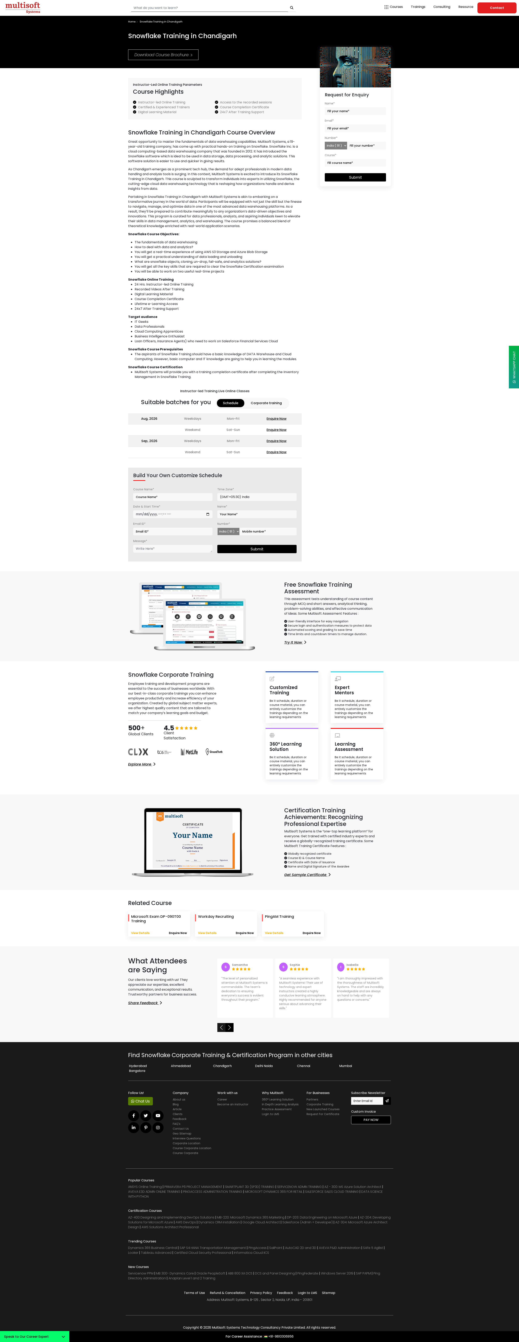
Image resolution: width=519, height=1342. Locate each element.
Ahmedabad (181, 1070)
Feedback (180, 1123)
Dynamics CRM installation (219, 1226)
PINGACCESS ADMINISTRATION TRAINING (212, 1196)
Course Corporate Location (192, 1152)
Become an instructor (232, 1109)
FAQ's (176, 1128)
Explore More (140, 764)
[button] (221, 1031)
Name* (222, 507)
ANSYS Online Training (145, 1191)
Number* (223, 524)
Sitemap (328, 1297)
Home (131, 21)
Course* (330, 155)
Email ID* (139, 524)
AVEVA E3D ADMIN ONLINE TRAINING (154, 1196)
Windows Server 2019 (337, 1277)
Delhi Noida (264, 1070)
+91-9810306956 (281, 1336)
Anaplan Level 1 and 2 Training (191, 1282)
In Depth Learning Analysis (280, 1109)
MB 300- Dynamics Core (175, 1277)
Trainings (418, 6)
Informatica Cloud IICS (251, 1257)
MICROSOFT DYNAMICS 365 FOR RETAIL (273, 1196)
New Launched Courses (323, 1113)
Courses (396, 6)
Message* (140, 541)
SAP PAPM (364, 1277)
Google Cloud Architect (261, 1226)
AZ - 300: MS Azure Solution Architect (352, 1191)
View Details (140, 933)
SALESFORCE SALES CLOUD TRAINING (332, 1196)
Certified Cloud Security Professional (202, 1257)
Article (177, 1113)
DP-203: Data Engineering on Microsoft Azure (322, 1221)
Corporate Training (320, 1109)
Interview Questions (187, 1143)
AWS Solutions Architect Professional (170, 1231)
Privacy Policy (261, 1297)
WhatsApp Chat (514, 365)
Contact (497, 7)
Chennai (303, 1070)
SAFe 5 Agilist (373, 1252)
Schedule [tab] (230, 403)
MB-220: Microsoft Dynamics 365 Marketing (251, 1221)
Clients (177, 1118)
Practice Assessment (277, 1113)
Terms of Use (194, 1297)
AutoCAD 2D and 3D (300, 1252)
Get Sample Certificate (305, 874)
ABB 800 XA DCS (240, 1277)
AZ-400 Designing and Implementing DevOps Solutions (171, 1221)
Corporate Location (186, 1148)
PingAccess (258, 1252)
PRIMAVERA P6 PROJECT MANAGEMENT (193, 1191)
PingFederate (308, 1277)
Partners (312, 1104)
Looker (133, 1257)
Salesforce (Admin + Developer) (307, 1226)
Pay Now (371, 1124)
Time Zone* (225, 489)
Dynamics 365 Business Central (152, 1252)
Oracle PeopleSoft (210, 1277)
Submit (257, 549)
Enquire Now (276, 418)
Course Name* (143, 489)
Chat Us (142, 1105)
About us (179, 1104)
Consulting (441, 6)
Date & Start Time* (146, 507)
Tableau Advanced (156, 1257)
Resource (465, 6)
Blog (176, 1109)
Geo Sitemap (182, 1138)
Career (222, 1104)
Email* (329, 121)
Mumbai (345, 1070)
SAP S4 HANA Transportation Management (213, 1252)
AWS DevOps (186, 1226)
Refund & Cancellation (227, 1297)
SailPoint (276, 1252)
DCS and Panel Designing (275, 1277)
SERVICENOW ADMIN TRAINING (300, 1191)
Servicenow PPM (141, 1277)
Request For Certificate (323, 1118)
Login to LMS (270, 1118)
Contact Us (181, 1133)
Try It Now (293, 642)
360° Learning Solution (278, 1104)
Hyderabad (138, 1070)
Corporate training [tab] (266, 403)
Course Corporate (185, 1157)
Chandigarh (222, 1070)
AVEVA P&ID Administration (339, 1252)
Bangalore (137, 1075)
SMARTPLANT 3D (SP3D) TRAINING (250, 1191)
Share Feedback (143, 1002)
